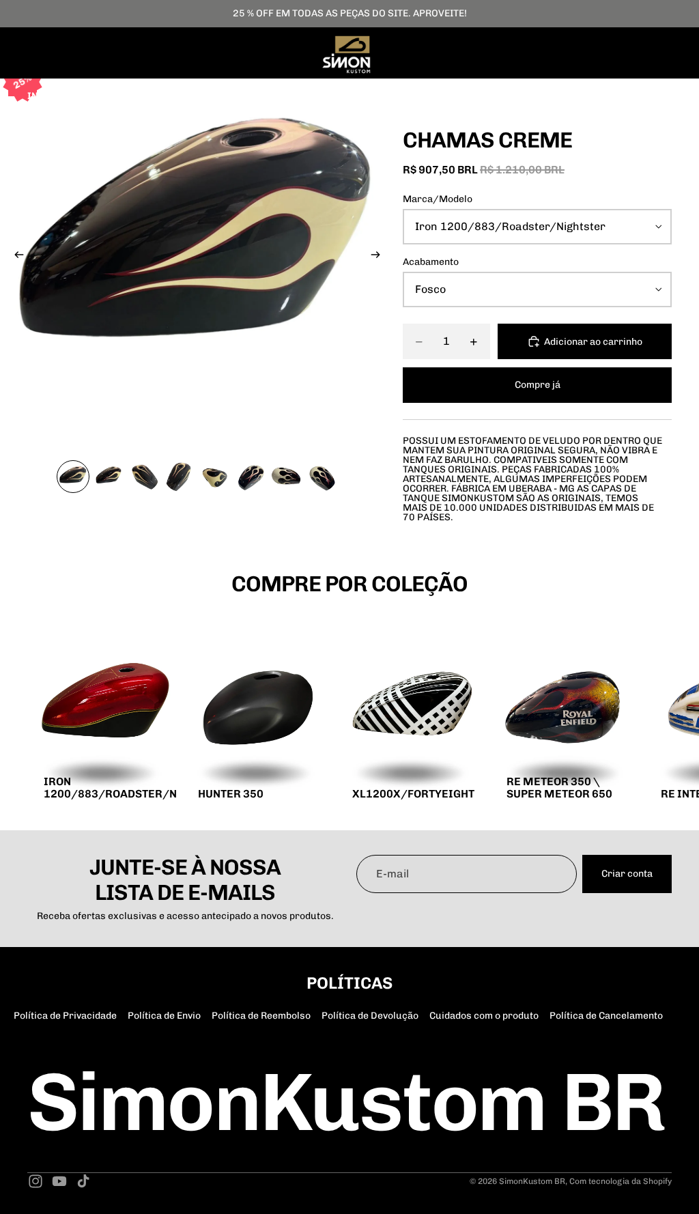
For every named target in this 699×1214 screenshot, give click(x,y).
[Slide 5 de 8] (215, 477)
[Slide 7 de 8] (286, 477)
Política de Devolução (370, 1015)
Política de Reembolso (261, 1015)
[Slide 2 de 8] (109, 477)
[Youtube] (59, 1181)
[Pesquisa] (598, 96)
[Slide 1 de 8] (73, 477)
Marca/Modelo (437, 199)
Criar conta (627, 873)
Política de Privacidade (65, 1015)
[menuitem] (264, 96)
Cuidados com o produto (484, 1015)
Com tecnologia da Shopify (620, 1181)
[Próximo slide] (380, 257)
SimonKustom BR (532, 1181)
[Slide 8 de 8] (321, 477)
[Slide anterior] (15, 257)
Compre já (537, 385)
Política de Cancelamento (606, 1015)
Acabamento (431, 262)
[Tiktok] (83, 1181)
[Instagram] (35, 1181)
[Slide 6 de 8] (251, 477)
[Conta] (627, 96)
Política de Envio (164, 1015)
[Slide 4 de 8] (180, 477)
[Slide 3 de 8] (144, 477)
